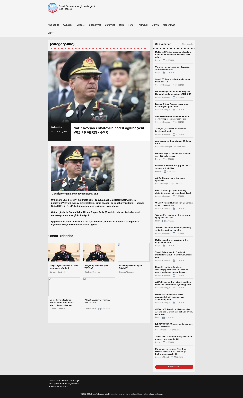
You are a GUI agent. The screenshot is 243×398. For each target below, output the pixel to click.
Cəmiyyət (110, 25)
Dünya (155, 25)
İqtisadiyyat (95, 25)
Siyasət (80, 25)
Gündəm (67, 25)
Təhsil (131, 25)
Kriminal (143, 25)
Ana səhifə (53, 25)
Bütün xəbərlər (187, 44)
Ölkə (121, 25)
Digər (50, 33)
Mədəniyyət (169, 25)
